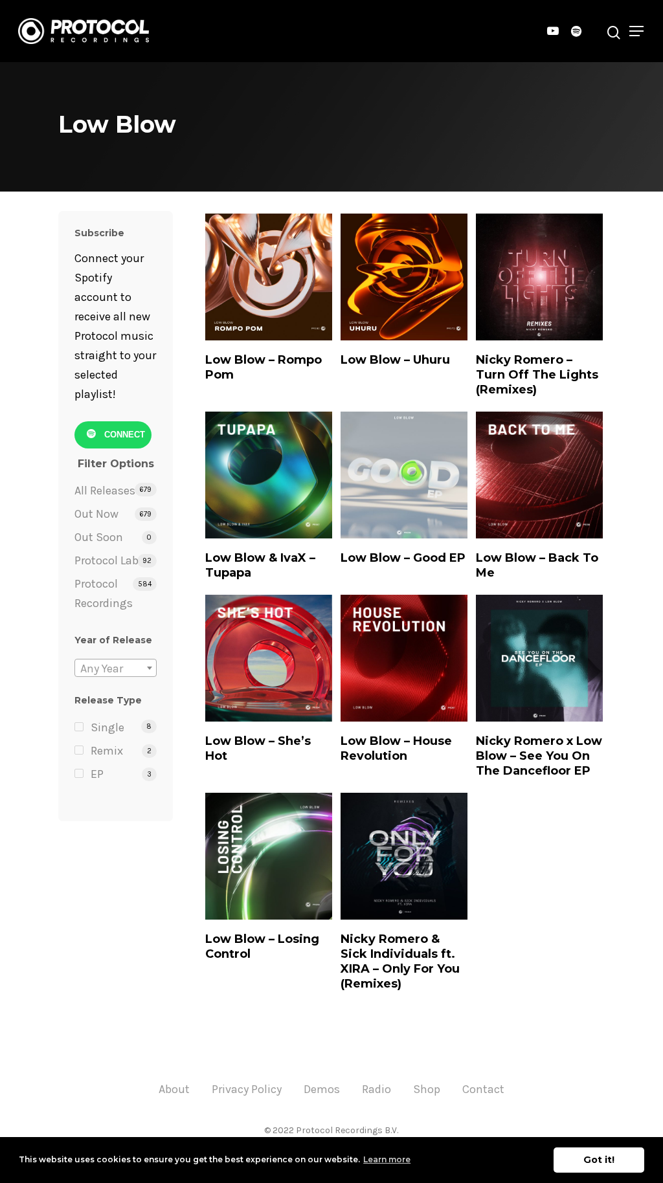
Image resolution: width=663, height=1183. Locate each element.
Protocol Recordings (103, 593)
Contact (483, 1089)
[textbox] (115, 668)
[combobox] (115, 668)
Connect (123, 434)
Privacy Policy (247, 1089)
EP (97, 774)
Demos (322, 1089)
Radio (376, 1089)
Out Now (96, 514)
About (174, 1089)
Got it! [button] (598, 1160)
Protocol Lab (106, 560)
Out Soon (98, 537)
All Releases (104, 490)
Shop (426, 1089)
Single (107, 727)
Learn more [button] (386, 1159)
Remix (107, 751)
